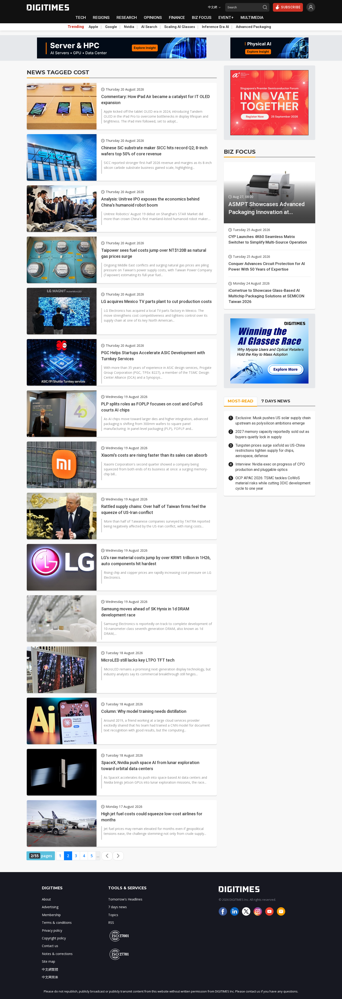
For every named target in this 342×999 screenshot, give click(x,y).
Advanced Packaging (253, 27)
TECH (80, 17)
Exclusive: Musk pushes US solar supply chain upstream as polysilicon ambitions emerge (273, 420)
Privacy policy (52, 930)
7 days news (117, 907)
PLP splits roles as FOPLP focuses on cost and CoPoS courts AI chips (152, 406)
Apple (93, 27)
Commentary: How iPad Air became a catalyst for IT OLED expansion (155, 99)
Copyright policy (54, 938)
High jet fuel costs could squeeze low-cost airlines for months (151, 816)
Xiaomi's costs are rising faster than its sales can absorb (154, 455)
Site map (48, 961)
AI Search (149, 27)
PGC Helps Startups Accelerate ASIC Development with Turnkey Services (153, 355)
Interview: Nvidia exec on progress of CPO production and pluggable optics (270, 467)
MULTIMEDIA (252, 17)
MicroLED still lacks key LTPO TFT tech (137, 660)
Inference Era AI (215, 27)
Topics (113, 915)
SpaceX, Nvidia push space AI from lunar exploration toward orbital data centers (150, 765)
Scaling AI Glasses (179, 27)
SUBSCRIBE (291, 7)
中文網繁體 (50, 969)
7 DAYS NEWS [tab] (275, 401)
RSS (111, 922)
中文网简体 (50, 977)
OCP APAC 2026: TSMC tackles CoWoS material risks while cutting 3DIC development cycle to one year (272, 483)
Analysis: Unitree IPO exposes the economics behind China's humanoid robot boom (150, 202)
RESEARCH (127, 17)
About (46, 899)
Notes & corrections (57, 953)
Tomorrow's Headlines (125, 899)
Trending (76, 27)
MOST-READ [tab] (240, 401)
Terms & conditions (57, 922)
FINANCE (177, 17)
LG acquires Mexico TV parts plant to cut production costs (156, 301)
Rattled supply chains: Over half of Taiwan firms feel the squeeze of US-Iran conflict (153, 509)
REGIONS (101, 17)
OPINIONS (153, 17)
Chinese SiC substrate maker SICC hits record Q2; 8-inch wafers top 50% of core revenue (154, 150)
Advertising (50, 907)
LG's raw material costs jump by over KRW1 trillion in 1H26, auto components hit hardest (156, 560)
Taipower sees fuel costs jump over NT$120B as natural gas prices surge (153, 253)
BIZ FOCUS (201, 17)
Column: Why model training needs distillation (143, 711)
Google (111, 27)
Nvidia (129, 27)
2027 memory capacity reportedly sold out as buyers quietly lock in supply (272, 434)
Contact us (50, 946)
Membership (51, 915)
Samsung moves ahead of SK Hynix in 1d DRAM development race (145, 611)
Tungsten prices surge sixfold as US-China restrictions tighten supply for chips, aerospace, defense (270, 450)
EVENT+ (226, 17)
